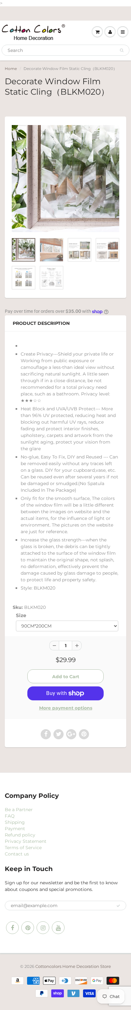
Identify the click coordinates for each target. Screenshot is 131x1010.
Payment (15, 828)
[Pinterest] (27, 927)
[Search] (122, 50)
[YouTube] (58, 927)
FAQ (10, 816)
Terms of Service (23, 847)
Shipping (15, 822)
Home (11, 68)
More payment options (65, 708)
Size (21, 615)
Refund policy (20, 835)
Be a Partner (19, 809)
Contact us (17, 854)
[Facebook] (12, 927)
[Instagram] (43, 927)
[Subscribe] (118, 906)
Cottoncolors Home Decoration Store (73, 966)
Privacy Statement (25, 841)
